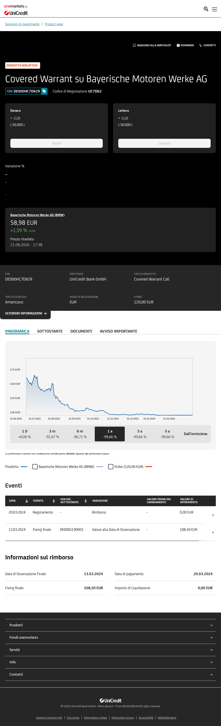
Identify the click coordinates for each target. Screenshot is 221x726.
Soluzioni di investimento (22, 24)
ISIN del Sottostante (69, 501)
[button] (24, 434)
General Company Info (49, 717)
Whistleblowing (167, 717)
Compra (164, 143)
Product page (54, 24)
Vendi (56, 143)
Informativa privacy (123, 717)
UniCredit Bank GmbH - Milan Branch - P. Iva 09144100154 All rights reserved (115, 706)
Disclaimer (73, 717)
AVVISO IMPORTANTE (118, 331)
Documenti (81, 331)
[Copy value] (44, 91)
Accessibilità (146, 717)
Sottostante (50, 331)
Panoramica (17, 331)
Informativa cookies (95, 717)
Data (12, 500)
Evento (38, 500)
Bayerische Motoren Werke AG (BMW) (37, 215)
